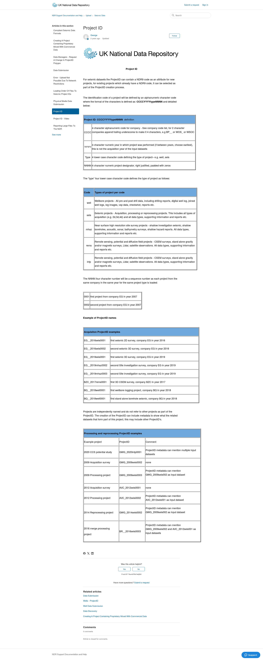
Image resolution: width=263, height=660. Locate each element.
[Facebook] (84, 553)
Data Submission (61, 70)
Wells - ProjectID (90, 600)
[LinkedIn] (92, 553)
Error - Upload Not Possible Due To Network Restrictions (64, 80)
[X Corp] (88, 553)
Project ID (57, 111)
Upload (88, 15)
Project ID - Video (61, 118)
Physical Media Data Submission (62, 103)
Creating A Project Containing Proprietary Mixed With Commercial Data (64, 45)
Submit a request (191, 4)
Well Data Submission (93, 605)
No (139, 569)
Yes (124, 569)
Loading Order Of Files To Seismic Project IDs (64, 92)
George (94, 35)
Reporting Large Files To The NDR (64, 127)
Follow (174, 35)
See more (56, 134)
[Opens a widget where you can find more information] (250, 655)
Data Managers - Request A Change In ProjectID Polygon (65, 59)
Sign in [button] (205, 4)
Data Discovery (90, 610)
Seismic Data (100, 15)
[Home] (71, 4)
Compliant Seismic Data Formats (64, 32)
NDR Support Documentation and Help (67, 15)
